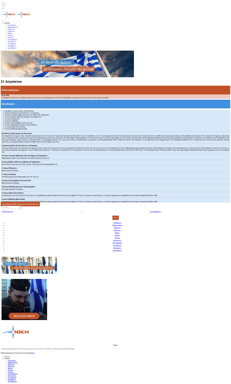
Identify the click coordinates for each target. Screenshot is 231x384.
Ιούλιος (10, 38)
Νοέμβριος (12, 46)
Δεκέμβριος (12, 48)
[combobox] (11, 207)
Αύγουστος (12, 42)
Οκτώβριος (12, 44)
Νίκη (32, 353)
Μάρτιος (11, 29)
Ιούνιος (10, 36)
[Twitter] (5, 4)
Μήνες (115, 217)
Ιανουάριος (12, 25)
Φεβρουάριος (13, 27)
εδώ (73, 348)
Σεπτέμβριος (12, 40)
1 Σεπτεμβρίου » (155, 212)
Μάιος (10, 33)
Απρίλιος (11, 31)
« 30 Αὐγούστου (7, 212)
